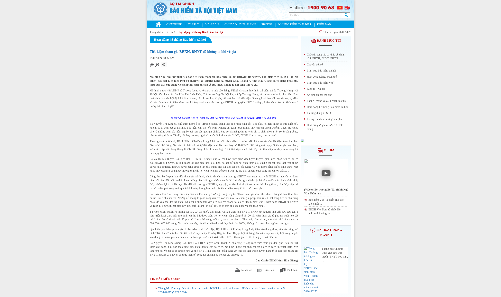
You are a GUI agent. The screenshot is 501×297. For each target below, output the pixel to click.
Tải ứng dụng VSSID (319, 113)
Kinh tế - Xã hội (316, 88)
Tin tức (169, 32)
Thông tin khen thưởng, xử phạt (324, 119)
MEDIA (328, 150)
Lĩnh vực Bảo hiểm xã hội (321, 70)
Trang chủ (155, 32)
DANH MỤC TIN (329, 40)
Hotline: (298, 7)
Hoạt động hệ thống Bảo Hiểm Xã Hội (200, 32)
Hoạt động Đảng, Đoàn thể (322, 76)
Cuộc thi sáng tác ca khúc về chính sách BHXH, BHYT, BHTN (326, 56)
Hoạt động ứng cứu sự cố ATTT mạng (324, 127)
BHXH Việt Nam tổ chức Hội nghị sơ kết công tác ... (324, 211)
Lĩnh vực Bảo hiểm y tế (320, 82)
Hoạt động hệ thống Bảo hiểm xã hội (327, 107)
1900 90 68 (320, 7)
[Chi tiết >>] (302, 140)
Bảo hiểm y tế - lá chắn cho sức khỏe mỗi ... (325, 201)
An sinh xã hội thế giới (319, 94)
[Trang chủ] (158, 25)
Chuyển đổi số (315, 64)
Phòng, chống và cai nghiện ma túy (326, 100)
